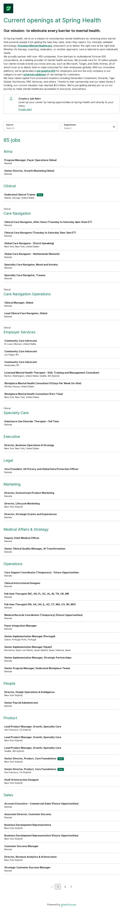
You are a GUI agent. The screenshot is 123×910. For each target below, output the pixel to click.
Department (70, 125)
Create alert (25, 109)
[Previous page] (51, 887)
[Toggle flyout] (114, 127)
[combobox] (64, 128)
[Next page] (71, 887)
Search (9, 125)
